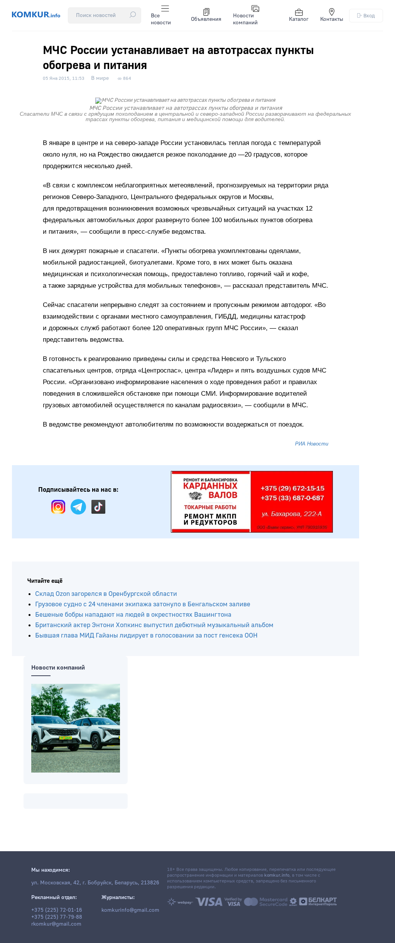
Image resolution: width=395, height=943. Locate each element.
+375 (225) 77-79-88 (56, 917)
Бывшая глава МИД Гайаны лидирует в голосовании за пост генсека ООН (146, 635)
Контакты (331, 19)
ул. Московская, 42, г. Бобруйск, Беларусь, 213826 (95, 882)
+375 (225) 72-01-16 (56, 910)
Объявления (206, 19)
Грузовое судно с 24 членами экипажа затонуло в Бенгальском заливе (142, 604)
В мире (100, 78)
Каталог (299, 19)
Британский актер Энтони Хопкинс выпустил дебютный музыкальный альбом (154, 625)
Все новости (161, 19)
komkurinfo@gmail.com (130, 910)
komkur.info (276, 875)
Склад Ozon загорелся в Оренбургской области (106, 594)
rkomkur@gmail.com (56, 924)
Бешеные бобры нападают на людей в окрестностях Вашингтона (133, 615)
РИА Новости (311, 444)
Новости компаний (245, 19)
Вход (369, 15)
